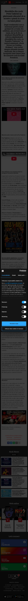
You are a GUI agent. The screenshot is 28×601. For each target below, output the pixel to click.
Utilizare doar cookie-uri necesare (14, 328)
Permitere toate (14, 323)
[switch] (24, 307)
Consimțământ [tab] (6, 275)
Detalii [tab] (14, 275)
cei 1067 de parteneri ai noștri (13, 283)
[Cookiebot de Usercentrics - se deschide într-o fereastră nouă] (19, 271)
